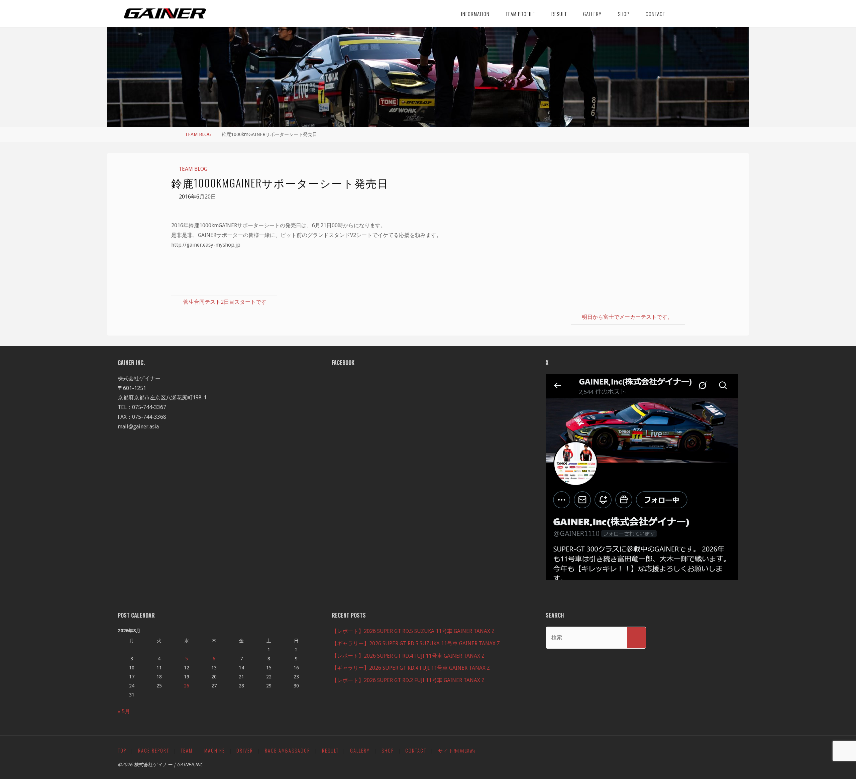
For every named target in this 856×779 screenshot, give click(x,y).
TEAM (187, 750)
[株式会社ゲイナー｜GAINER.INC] (165, 13)
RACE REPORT (153, 750)
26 (186, 685)
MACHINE (214, 750)
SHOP (388, 750)
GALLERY (360, 750)
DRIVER (244, 750)
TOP (122, 750)
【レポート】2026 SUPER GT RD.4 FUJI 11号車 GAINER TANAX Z (408, 656)
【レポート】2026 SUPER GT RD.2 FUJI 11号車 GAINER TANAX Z (408, 680)
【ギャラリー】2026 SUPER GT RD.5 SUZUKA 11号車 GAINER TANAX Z (416, 643)
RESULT (330, 750)
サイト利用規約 (456, 750)
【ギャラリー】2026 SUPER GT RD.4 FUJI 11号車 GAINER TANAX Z (411, 668)
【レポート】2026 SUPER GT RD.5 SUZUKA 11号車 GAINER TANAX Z (413, 631)
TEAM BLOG (198, 134)
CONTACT (415, 750)
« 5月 (124, 711)
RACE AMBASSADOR (287, 750)
